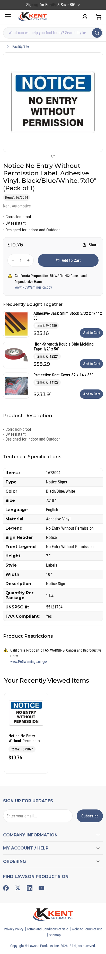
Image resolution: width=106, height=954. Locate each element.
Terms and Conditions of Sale (47, 929)
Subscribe (90, 816)
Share (94, 244)
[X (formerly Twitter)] (18, 888)
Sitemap (55, 935)
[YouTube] (41, 888)
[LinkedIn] (29, 888)
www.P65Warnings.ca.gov (33, 287)
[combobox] (53, 33)
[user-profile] (85, 17)
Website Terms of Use (87, 929)
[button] (44, 156)
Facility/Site (20, 46)
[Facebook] (6, 888)
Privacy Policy (13, 929)
